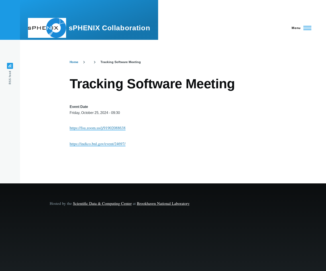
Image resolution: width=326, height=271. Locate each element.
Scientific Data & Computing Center (102, 203)
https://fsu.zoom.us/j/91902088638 (98, 127)
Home (74, 62)
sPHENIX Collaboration (109, 28)
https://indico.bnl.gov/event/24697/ (98, 143)
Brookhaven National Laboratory (163, 203)
